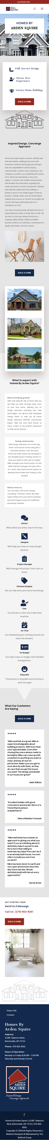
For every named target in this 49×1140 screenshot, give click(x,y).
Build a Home (24, 102)
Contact (10, 1015)
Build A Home (14, 922)
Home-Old (11, 1011)
